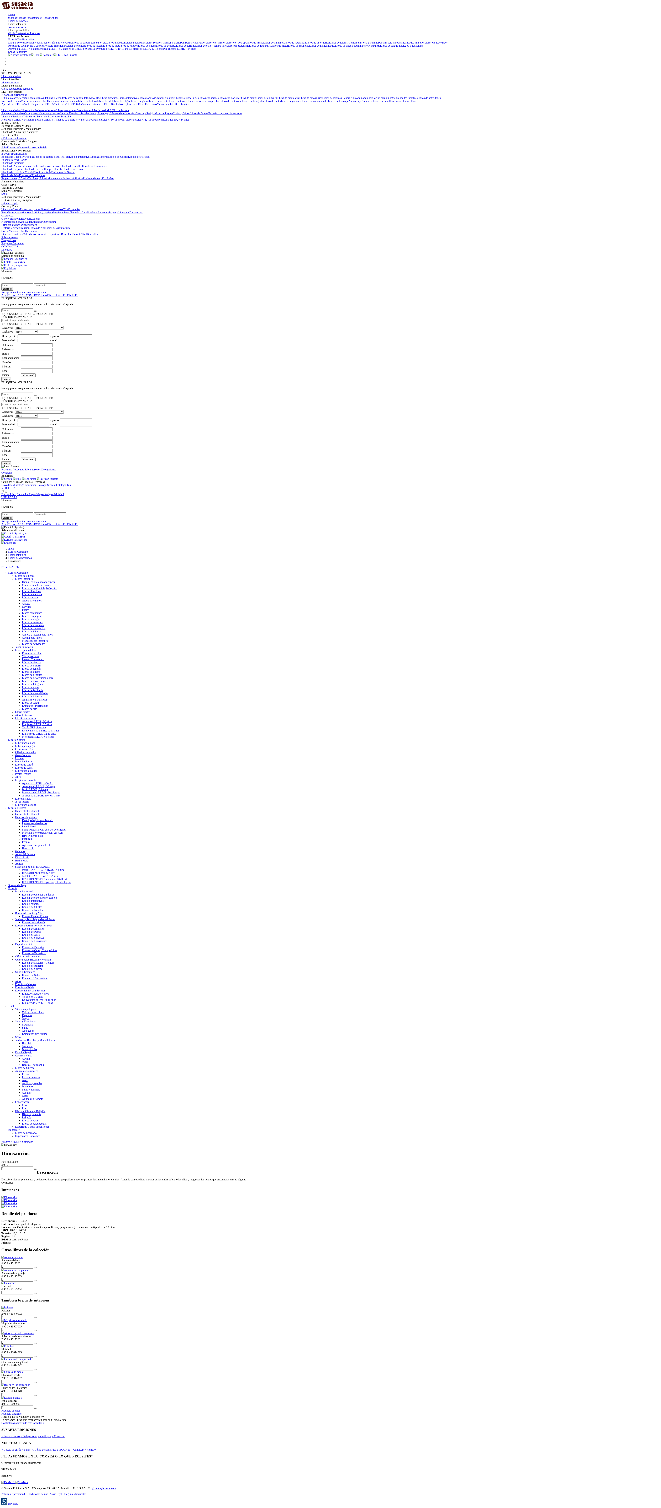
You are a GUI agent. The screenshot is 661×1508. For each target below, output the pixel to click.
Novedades (7, 485)
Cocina (5, 231)
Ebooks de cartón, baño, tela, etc (51, 156)
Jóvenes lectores (17, 27)
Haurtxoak (28, 848)
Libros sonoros (153, 42)
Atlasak (19, 863)
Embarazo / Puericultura (410, 45)
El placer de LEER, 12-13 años (147, 48)
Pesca (10, 215)
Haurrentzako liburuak (27, 811)
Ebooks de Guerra (65, 172)
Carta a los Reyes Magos (30, 494)
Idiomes (19, 758)
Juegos (36, 218)
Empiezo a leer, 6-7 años (14, 178)
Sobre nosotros (9, 237)
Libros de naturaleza (295, 42)
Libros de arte (111, 45)
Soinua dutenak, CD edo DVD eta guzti (44, 829)
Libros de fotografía (260, 45)
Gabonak (20, 851)
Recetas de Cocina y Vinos (29, 913)
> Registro (90, 1449)
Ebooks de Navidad (139, 156)
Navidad (193, 42)
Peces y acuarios (17, 212)
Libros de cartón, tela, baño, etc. (89, 42)
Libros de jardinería (298, 45)
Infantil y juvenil (24, 891)
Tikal (20, 39)
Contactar (6, 472)
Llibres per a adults (25, 804)
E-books (12, 39)
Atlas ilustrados (31, 33)
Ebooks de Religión (44, 172)
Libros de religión (128, 45)
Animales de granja (107, 212)
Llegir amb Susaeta (25, 780)
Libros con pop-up (235, 42)
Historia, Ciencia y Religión (140, 113)
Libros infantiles (29, 110)
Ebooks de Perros (33, 166)
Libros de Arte (37, 227)
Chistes (185, 42)
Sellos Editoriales (17, 51)
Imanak (26, 841)
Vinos (12, 231)
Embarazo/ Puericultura (32, 175)
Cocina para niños (389, 42)
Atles (18, 776)
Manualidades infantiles (411, 42)
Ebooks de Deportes (12, 169)
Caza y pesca (31, 113)
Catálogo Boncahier (25, 485)
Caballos (86, 212)
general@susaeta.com (104, 1488)
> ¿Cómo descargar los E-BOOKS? (50, 1449)
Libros (11, 14)
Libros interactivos (135, 42)
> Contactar (58, 1436)
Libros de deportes (166, 45)
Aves (29, 212)
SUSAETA (12, 313)
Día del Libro (8, 494)
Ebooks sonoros (99, 156)
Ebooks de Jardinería (12, 162)
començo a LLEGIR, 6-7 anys (38, 786)
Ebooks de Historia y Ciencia (17, 172)
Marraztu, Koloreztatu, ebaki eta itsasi (42, 832)
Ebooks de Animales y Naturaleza (33, 925)
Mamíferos (57, 212)
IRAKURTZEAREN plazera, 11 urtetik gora (46, 882)
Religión (25, 227)
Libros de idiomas (339, 42)
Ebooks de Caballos (71, 166)
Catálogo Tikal (64, 485)
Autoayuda (25, 221)
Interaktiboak (29, 826)
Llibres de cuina (24, 767)
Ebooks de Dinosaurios (94, 166)
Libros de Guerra (199, 113)
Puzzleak (27, 838)
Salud (16, 221)
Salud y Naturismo (70, 113)
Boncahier (28, 39)
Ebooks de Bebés (37, 147)
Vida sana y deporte (49, 113)
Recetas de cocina (18, 45)
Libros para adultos (66, 110)
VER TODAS (9, 488)
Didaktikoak (22, 857)
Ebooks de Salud (10, 175)
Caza (4, 215)
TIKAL (27, 313)
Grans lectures (23, 755)
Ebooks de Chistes (118, 156)
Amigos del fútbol (54, 494)
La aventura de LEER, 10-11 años (111, 48)
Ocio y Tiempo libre (12, 218)
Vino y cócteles (36, 45)
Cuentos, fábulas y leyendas (57, 42)
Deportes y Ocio (24, 944)
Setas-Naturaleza (72, 212)
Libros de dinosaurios (317, 42)
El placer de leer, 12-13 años (98, 178)
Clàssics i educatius (25, 752)
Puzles (202, 42)
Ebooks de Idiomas (17, 147)
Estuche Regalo (164, 113)
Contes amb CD (24, 749)
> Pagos (26, 1449)
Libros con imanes (215, 42)
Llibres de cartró (24, 764)
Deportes (28, 218)
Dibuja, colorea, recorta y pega (25, 42)
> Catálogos (44, 1436)
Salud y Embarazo (25, 971)
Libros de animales (273, 42)
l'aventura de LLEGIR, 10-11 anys (41, 792)
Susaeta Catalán (16, 739)
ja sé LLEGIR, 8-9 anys (35, 789)
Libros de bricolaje (345, 45)
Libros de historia (94, 45)
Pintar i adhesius (24, 761)
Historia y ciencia (10, 227)
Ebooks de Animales (12, 166)
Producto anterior (10, 1410)
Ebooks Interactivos (80, 156)
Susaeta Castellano (18, 572)
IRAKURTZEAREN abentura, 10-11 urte (45, 879)
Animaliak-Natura (25, 854)
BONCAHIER (44, 313)
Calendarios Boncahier (35, 116)
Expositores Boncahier (60, 116)
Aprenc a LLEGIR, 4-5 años (37, 783)
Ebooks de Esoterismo (71, 169)
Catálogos (27, 1141)
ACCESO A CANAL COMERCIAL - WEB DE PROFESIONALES (39, 295)
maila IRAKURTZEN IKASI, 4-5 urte (43, 869)
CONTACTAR (9, 246)
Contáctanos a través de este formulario (22, 1423)
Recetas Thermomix (55, 45)
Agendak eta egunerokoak (36, 845)
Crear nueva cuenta (35, 292)
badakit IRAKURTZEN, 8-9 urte (40, 876)
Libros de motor (279, 45)
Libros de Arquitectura (57, 227)
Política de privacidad (13, 1494)
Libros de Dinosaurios (130, 212)
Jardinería (16, 224)
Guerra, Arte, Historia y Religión (33, 959)
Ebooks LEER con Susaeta (30, 990)
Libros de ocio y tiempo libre (211, 45)
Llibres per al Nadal (26, 770)
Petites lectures (23, 773)
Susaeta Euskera (17, 807)
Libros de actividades (436, 42)
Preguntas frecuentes (12, 243)
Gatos (94, 212)
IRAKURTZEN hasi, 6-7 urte (38, 872)
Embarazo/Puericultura (43, 221)
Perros (4, 212)
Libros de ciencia (75, 45)
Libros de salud (388, 45)
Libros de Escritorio (12, 116)
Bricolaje (6, 224)
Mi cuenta (6, 249)
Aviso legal (56, 1494)
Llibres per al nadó (25, 742)
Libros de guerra (147, 45)
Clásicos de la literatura (14, 138)
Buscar (6, 379)
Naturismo (7, 221)
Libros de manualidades (322, 45)
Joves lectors (22, 801)
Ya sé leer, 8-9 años (38, 178)
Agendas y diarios (171, 42)
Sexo (83, 113)
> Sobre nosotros (10, 1436)
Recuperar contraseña (13, 292)
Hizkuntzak (21, 860)
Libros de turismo (185, 45)
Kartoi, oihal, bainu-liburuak (37, 820)
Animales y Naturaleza (367, 45)
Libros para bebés (18, 20)
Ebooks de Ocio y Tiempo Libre (41, 169)
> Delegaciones (28, 1436)
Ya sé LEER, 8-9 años (80, 48)
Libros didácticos (116, 42)
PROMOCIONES (11, 1141)
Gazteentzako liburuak (27, 814)
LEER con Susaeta (118, 110)
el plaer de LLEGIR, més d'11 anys (41, 795)
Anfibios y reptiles (42, 212)
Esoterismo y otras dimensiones (225, 113)
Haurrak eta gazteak (26, 817)
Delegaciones (8, 240)
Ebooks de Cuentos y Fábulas (17, 156)
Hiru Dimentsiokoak (33, 835)
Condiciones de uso (37, 1494)
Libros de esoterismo (238, 45)
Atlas (4, 147)
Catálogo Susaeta (46, 485)
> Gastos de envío (11, 1449)
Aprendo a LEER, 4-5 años (23, 48)
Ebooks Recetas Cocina (14, 159)
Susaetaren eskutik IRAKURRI (32, 866)
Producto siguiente (11, 1413)
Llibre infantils (23, 798)
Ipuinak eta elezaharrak (34, 823)
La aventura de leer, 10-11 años (66, 178)
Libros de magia (254, 42)
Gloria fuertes (15, 33)
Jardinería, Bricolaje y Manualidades (105, 113)
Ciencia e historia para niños (364, 42)
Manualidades (29, 224)
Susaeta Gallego (17, 885)
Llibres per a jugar (25, 746)
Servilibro (12, 1503)
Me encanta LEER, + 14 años (180, 48)
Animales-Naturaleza (12, 113)
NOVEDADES (10, 566)
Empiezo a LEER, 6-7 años (53, 48)
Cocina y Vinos (181, 113)
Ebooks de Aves (51, 166)
